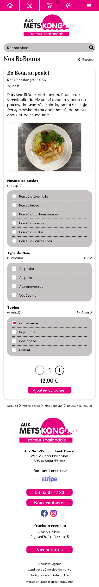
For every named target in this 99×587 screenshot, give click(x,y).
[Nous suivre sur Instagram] (53, 513)
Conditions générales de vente (49, 569)
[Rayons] (29, 5)
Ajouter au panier (50, 390)
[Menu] (89, 5)
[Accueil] (10, 5)
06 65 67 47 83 (49, 492)
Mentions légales (49, 564)
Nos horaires (49, 550)
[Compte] (69, 5)
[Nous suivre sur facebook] (44, 513)
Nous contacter (49, 503)
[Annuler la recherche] (91, 47)
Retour (88, 59)
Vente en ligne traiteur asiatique (49, 581)
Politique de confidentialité (50, 575)
